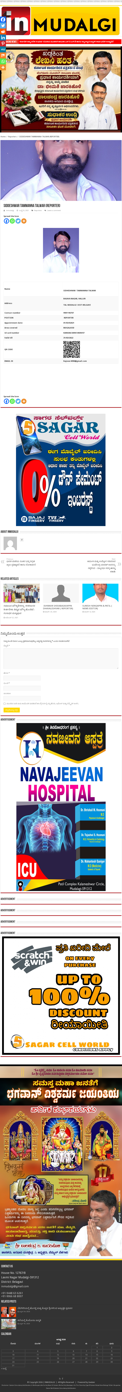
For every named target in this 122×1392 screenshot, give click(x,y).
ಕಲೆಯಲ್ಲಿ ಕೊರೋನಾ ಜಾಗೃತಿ (29, 1320)
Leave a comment (54, 210)
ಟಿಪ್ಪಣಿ (7, 646)
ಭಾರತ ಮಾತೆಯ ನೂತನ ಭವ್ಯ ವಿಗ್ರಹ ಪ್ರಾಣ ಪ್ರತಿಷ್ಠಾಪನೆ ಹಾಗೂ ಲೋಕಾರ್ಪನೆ (21, 562)
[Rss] (60, 1378)
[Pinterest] (3, 43)
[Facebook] (6, 221)
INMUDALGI (49, 1382)
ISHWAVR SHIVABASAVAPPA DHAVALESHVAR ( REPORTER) (58, 607)
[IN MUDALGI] (61, 21)
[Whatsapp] (12, 221)
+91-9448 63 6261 (12, 1293)
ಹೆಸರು (7, 673)
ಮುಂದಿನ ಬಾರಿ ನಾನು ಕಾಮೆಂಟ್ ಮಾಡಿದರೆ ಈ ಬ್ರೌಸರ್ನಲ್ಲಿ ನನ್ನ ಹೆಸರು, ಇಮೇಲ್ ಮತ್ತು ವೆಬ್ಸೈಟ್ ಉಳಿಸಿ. (43, 703)
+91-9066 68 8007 (12, 1296)
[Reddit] (3, 32)
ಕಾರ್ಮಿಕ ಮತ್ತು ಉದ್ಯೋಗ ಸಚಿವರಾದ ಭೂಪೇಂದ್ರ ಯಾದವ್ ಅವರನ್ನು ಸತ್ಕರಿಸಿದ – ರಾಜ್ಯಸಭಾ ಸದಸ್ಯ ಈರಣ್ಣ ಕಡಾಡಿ (101, 565)
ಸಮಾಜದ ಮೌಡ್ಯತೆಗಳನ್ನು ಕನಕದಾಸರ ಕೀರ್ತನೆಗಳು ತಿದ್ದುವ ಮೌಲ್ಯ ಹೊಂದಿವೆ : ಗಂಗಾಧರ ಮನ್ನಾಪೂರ (19, 609)
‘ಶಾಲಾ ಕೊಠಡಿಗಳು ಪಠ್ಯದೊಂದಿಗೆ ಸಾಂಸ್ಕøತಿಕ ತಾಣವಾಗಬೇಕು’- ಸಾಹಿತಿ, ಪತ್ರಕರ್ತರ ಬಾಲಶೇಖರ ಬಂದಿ (56, 41)
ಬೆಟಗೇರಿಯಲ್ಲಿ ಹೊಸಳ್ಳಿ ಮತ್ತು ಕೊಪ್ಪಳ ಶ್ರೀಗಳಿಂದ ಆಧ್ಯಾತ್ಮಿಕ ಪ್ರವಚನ (45, 1308)
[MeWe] (3, 49)
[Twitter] (18, 221)
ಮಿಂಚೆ (7, 683)
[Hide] (1, 73)
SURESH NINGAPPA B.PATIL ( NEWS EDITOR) (97, 607)
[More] (23, 221)
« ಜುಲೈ (3, 1368)
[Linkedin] (3, 37)
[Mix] (3, 55)
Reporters (12, 136)
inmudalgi (10, 210)
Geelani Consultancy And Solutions (20, 1385)
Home (3, 136)
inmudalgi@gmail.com (15, 1286)
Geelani (91, 1382)
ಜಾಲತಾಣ (7, 693)
